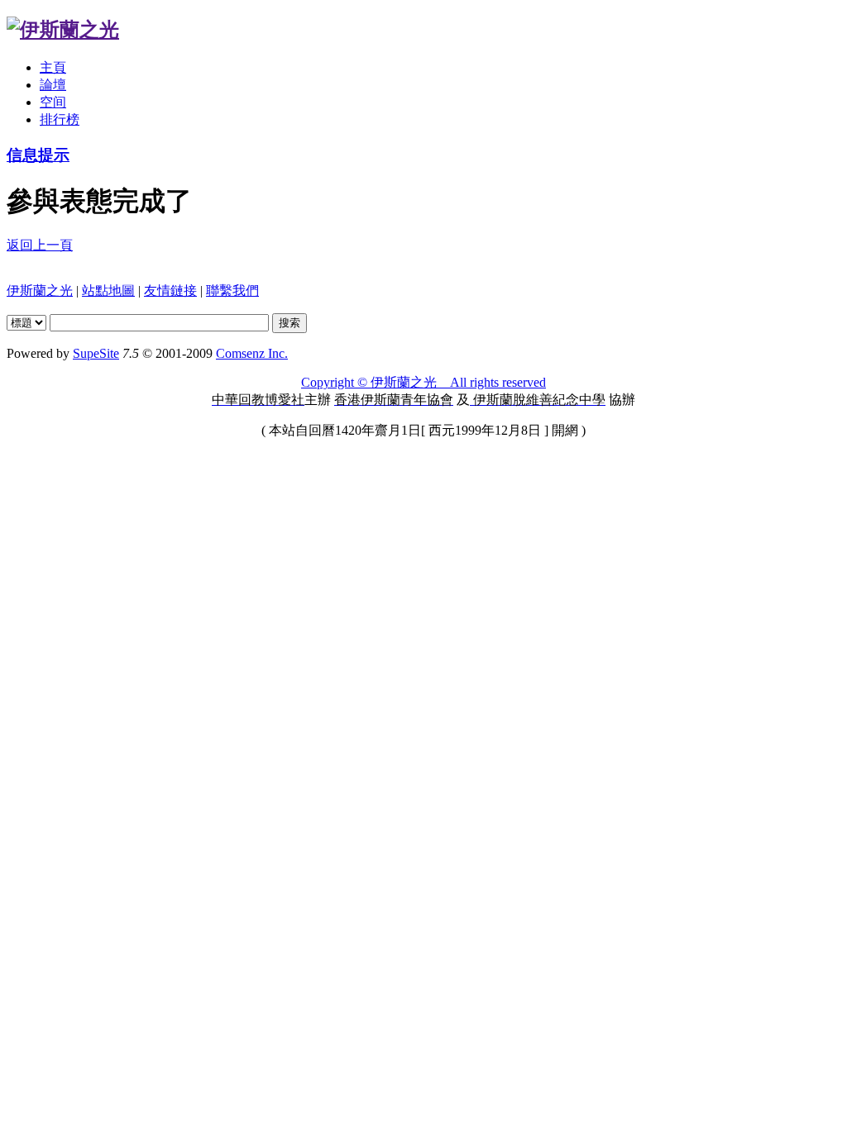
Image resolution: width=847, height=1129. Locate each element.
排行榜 (59, 119)
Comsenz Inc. (252, 353)
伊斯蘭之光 (40, 290)
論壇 (53, 85)
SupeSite (96, 353)
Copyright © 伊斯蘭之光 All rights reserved (423, 382)
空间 (53, 102)
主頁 (53, 67)
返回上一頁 (40, 245)
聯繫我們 (232, 290)
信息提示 (38, 155)
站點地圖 (108, 290)
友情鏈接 (170, 290)
